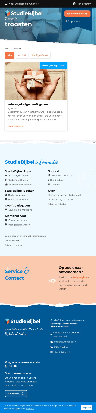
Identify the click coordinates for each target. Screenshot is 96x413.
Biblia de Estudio (57, 204)
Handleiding (56, 180)
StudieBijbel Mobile (18, 180)
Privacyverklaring (14, 245)
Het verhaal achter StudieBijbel (64, 195)
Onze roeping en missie (60, 199)
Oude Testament (17, 195)
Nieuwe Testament (18, 199)
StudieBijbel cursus (62, 175)
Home (7, 48)
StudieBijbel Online (19, 175)
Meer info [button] (30, 409)
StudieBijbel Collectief (20, 184)
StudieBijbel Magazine (20, 210)
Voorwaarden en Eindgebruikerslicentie (25, 236)
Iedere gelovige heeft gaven (28, 104)
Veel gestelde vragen (19, 224)
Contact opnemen (18, 220)
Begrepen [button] (86, 408)
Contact (56, 184)
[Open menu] (58, 13)
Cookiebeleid (12, 240)
